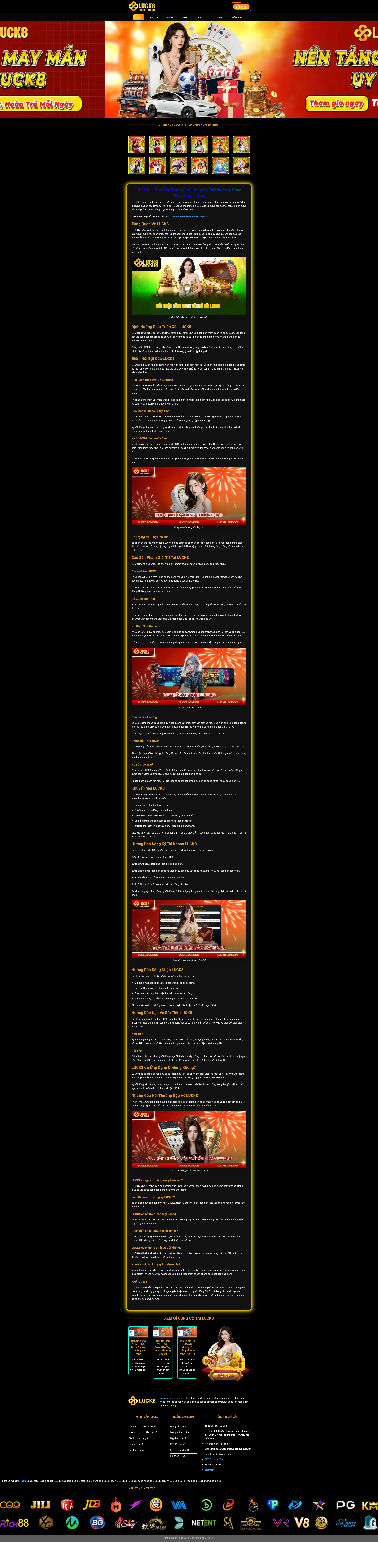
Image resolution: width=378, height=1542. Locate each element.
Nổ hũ (185, 17)
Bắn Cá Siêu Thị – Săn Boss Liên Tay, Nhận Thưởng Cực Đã (163, 1347)
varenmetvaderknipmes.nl (173, 1398)
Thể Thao (217, 17)
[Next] (366, 69)
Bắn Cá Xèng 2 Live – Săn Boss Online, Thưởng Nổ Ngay (138, 1347)
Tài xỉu (199, 17)
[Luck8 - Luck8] (151, 6)
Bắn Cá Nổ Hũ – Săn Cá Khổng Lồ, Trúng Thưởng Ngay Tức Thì (187, 1347)
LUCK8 (139, 17)
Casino (170, 17)
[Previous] (11, 69)
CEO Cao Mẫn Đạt (214, 1459)
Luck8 (22, 1481)
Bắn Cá (154, 17)
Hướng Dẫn (236, 17)
